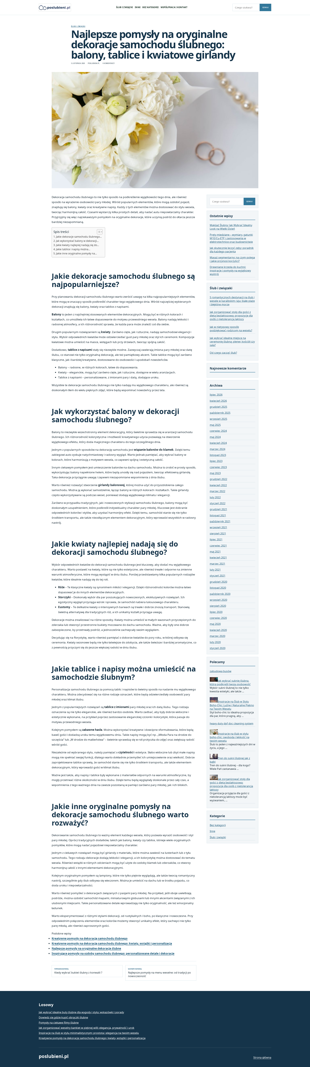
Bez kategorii (150, 7)
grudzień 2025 (218, 407)
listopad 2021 (218, 515)
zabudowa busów (220, 671)
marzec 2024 (217, 449)
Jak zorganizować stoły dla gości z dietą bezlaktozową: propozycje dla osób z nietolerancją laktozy (231, 315)
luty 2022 (215, 497)
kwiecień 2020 (218, 630)
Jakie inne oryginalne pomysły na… (76, 253)
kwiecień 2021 (218, 557)
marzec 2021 (217, 563)
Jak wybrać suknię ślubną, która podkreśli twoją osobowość (230, 682)
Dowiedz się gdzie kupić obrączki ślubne (63, 1017)
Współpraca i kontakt (174, 7)
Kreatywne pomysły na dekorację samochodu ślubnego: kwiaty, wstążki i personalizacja (112, 943)
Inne (137, 7)
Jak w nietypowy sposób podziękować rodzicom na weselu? (231, 328)
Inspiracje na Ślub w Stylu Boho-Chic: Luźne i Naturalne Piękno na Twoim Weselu (232, 705)
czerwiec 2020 (218, 618)
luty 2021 (215, 569)
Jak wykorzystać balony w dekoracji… (77, 241)
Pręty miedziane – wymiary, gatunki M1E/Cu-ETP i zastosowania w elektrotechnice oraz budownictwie (231, 238)
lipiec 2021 (216, 539)
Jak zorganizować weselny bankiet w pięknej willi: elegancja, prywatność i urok (86, 1028)
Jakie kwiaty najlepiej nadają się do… (77, 245)
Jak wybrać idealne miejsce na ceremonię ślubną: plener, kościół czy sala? (232, 341)
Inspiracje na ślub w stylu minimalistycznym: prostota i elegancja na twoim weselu (89, 1033)
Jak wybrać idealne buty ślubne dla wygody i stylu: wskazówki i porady (81, 1012)
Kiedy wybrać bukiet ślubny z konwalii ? (78, 971)
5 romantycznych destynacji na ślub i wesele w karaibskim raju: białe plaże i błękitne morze (232, 301)
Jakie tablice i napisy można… (73, 249)
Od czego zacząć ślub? (223, 353)
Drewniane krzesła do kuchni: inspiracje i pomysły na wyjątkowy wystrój (230, 270)
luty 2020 (215, 642)
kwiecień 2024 (218, 443)
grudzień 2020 (218, 582)
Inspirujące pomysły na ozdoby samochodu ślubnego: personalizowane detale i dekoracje (113, 953)
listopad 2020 (218, 588)
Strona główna (262, 1057)
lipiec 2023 (216, 461)
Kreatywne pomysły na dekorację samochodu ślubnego (90, 938)
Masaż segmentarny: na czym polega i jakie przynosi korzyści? (232, 259)
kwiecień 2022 (218, 485)
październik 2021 (220, 521)
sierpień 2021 (218, 533)
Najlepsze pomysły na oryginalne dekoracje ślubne (86, 948)
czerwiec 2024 (218, 431)
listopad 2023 (218, 455)
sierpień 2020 (218, 606)
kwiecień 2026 (218, 401)
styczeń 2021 (217, 576)
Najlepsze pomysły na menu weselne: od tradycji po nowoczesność (159, 973)
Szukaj (265, 7)
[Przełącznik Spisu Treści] (98, 232)
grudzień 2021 (218, 509)
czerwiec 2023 (218, 467)
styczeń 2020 (217, 648)
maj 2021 (215, 551)
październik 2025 (220, 413)
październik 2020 (220, 594)
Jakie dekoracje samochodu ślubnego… (79, 236)
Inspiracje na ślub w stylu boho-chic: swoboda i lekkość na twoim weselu (229, 737)
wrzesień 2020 (218, 600)
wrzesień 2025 (218, 419)
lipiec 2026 (216, 395)
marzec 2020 (217, 636)
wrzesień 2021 (218, 527)
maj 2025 (215, 425)
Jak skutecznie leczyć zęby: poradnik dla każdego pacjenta (232, 249)
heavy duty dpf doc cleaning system (231, 723)
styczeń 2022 (217, 503)
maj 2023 (215, 473)
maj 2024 (215, 437)
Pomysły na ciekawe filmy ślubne (59, 1022)
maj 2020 (215, 624)
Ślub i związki (124, 7)
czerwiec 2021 (218, 545)
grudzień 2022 (218, 479)
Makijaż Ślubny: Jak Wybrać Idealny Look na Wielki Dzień (231, 227)
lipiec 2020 (216, 612)
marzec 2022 (217, 491)
